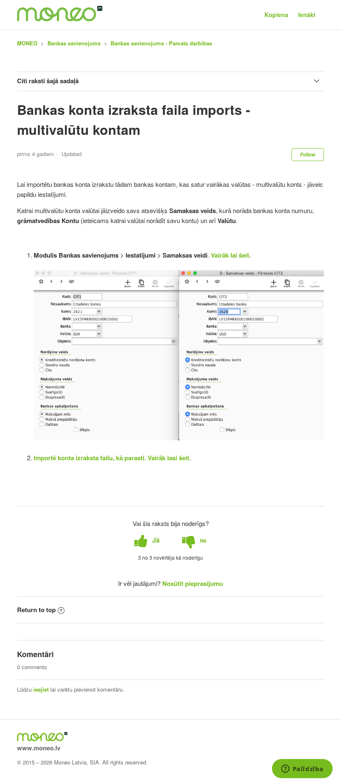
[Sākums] (59, 18)
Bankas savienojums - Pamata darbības (161, 43)
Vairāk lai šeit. (231, 255)
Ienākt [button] (307, 14)
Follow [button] (307, 154)
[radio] (147, 540)
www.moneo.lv (38, 747)
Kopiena (276, 14)
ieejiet (41, 689)
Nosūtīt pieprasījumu (192, 583)
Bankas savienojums (74, 43)
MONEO (27, 43)
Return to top (36, 609)
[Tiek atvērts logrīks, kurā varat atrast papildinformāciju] (302, 769)
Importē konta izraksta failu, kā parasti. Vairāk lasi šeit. (112, 457)
